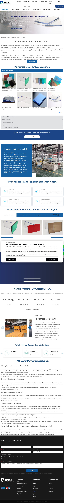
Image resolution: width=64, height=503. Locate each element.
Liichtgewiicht (54, 351)
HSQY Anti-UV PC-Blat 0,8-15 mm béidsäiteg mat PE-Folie (55, 108)
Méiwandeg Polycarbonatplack (8, 116)
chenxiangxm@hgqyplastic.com (7, 485)
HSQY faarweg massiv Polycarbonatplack (6, 108)
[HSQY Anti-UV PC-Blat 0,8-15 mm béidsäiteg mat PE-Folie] (55, 99)
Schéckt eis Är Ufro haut (32, 136)
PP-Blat (34, 493)
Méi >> (60, 112)
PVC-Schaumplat (36, 490)
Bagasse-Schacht (20, 486)
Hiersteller (12, 456)
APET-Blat (34, 486)
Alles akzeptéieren (52, 259)
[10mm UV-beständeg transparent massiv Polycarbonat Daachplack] (39, 80)
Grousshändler (20, 456)
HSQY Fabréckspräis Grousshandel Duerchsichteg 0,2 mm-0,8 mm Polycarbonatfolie (39, 108)
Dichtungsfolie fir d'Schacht (22, 491)
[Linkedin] (4, 488)
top (62, 498)
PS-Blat (34, 494)
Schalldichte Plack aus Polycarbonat (10, 127)
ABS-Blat (34, 496)
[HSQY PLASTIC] (7, 480)
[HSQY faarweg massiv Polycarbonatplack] (9, 99)
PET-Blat (34, 483)
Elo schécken (32, 470)
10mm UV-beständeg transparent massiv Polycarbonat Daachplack (39, 89)
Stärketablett (19, 488)
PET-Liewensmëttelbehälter (22, 483)
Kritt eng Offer (60, 6)
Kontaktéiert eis (26, 1)
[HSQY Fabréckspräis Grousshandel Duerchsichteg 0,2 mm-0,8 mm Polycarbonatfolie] (39, 99)
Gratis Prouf (51, 488)
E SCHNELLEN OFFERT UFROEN (16, 28)
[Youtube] (7, 488)
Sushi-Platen (19, 493)
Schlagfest (13, 351)
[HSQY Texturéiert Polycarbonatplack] (55, 80)
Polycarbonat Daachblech (7, 124)
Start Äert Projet (32, 61)
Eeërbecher (19, 494)
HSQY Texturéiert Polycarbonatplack (51, 89)
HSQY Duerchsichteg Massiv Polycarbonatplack (23, 108)
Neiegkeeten (51, 491)
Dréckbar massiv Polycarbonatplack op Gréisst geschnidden (9, 89)
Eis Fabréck (41, 1)
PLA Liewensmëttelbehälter (22, 490)
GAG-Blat (34, 498)
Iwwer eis (19, 1)
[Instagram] (9, 488)
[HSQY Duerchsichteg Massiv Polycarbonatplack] (24, 99)
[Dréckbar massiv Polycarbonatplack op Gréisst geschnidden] (9, 80)
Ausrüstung (34, 1)
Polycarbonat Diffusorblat (7, 122)
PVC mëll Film (35, 488)
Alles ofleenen (11, 259)
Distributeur (4, 456)
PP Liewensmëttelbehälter (21, 485)
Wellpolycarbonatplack (7, 119)
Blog (46, 1)
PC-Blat (34, 491)
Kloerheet (33, 351)
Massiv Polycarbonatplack (7, 70)
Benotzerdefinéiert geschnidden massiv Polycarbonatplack (23, 89)
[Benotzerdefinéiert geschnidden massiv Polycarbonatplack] (24, 80)
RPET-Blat (34, 485)
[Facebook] (2, 488)
